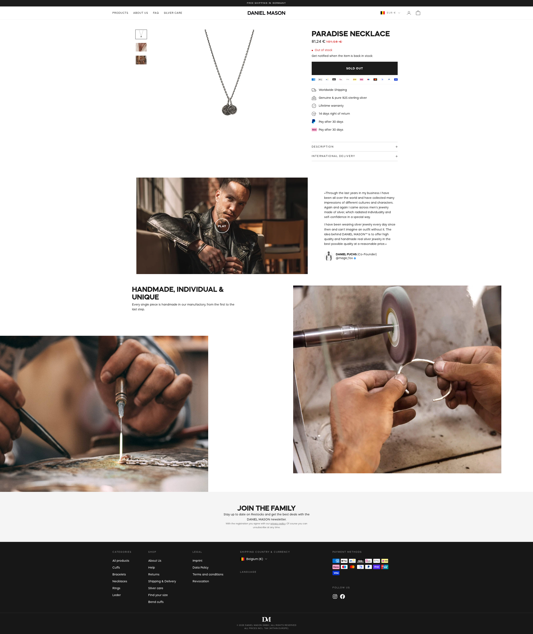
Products (120, 12)
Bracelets (119, 574)
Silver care (173, 12)
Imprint (197, 560)
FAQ (156, 12)
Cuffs (116, 567)
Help (151, 567)
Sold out (354, 68)
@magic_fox (345, 258)
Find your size (158, 595)
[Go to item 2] (141, 47)
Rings (116, 588)
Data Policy (200, 567)
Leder (116, 595)
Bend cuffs (156, 601)
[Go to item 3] (141, 60)
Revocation (201, 581)
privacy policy (277, 523)
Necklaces (119, 581)
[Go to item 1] (141, 34)
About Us (140, 12)
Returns (153, 574)
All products (120, 560)
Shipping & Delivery (162, 581)
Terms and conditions (208, 574)
